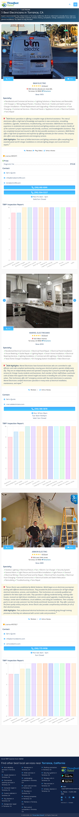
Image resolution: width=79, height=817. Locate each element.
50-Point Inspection (7, 18)
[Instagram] (69, 797)
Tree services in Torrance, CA (48, 785)
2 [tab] (38, 323)
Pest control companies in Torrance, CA (29, 809)
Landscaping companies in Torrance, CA (29, 780)
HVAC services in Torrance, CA (28, 774)
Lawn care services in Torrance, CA (29, 787)
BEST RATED (5, 9)
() (44, 86)
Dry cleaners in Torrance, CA (8, 800)
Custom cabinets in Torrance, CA (9, 794)
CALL (9, 79)
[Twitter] (65, 797)
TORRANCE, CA (14, 9)
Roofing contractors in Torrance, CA (49, 769)
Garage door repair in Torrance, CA (9, 805)
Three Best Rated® (38, 815)
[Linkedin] (61, 800)
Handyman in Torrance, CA (27, 769)
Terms (71, 802)
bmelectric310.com (13, 183)
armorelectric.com (13, 644)
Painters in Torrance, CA (29, 803)
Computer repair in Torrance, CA (9, 789)
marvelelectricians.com (15, 404)
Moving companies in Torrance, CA (29, 798)
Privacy (64, 802)
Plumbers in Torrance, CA (27, 792)
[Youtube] (73, 797)
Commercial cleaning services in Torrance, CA (8, 782)
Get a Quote (10, 173)
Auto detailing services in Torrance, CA (8, 770)
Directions (47, 91)
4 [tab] (41, 323)
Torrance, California (53, 763)
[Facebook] (61, 797)
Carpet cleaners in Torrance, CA (9, 776)
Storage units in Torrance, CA (48, 779)
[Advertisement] (39, 742)
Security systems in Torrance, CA (49, 774)
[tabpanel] (39, 51)
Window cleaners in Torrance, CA (49, 790)
